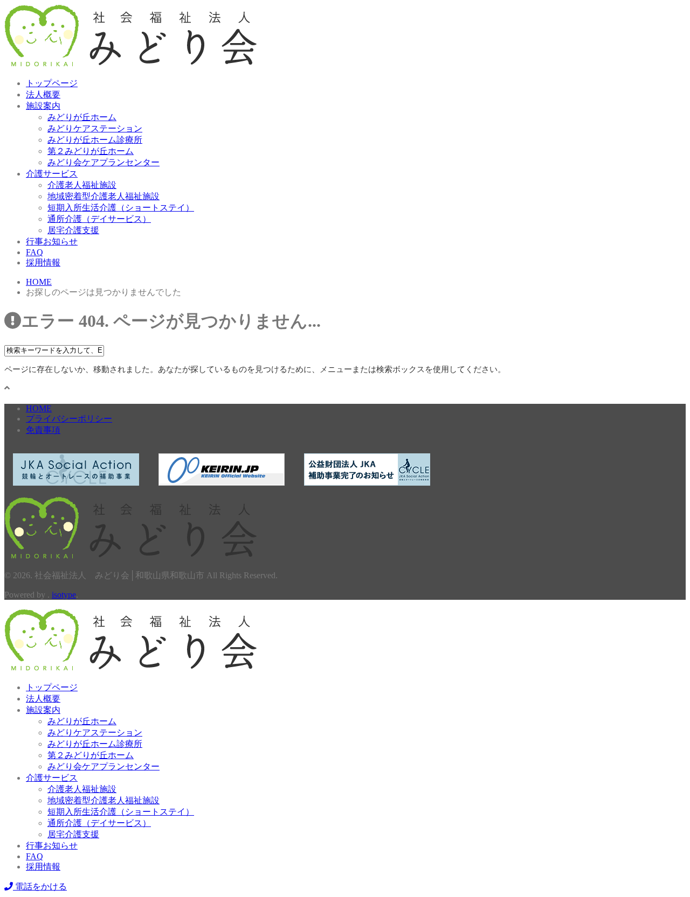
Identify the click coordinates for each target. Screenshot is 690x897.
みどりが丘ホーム (81, 117)
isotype (64, 594)
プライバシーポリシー (69, 418)
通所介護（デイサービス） (99, 218)
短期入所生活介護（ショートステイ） (120, 207)
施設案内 (43, 105)
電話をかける (40, 886)
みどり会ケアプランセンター (103, 162)
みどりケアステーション (94, 128)
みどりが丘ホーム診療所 (94, 139)
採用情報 (43, 262)
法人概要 (43, 94)
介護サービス (52, 173)
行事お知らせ (52, 241)
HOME (39, 408)
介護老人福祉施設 (81, 185)
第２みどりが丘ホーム (90, 151)
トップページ (52, 83)
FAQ (34, 252)
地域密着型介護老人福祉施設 (103, 196)
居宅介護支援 (73, 230)
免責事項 (43, 430)
